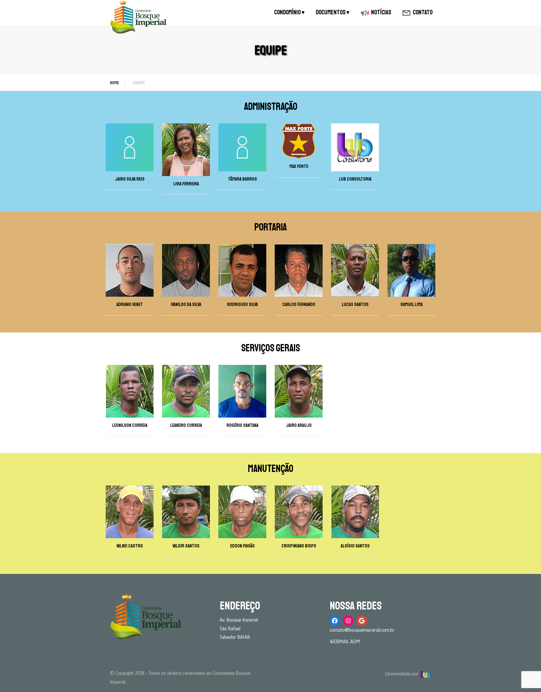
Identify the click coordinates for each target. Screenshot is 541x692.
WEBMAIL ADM (345, 641)
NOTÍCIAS (381, 12)
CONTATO (423, 12)
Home (114, 83)
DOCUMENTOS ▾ (332, 12)
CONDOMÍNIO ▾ (289, 12)
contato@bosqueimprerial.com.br (362, 630)
